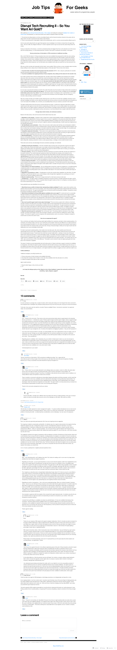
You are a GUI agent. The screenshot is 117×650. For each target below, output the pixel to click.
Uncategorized (34, 290)
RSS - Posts (84, 82)
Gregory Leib (27, 407)
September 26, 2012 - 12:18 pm (31, 366)
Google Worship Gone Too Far (87, 59)
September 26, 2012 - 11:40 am (31, 315)
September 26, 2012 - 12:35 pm (33, 392)
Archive (31, 17)
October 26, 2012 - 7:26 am (31, 596)
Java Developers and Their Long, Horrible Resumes (86, 56)
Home (22, 17)
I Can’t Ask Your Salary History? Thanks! (85, 46)
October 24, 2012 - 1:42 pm (32, 543)
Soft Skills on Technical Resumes (83, 50)
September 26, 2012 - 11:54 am (30, 354)
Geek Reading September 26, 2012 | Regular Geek (33, 402)
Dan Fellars (26, 355)
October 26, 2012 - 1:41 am (29, 574)
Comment (72, 630)
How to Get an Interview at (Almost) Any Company (86, 53)
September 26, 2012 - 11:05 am (30, 299)
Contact (51, 17)
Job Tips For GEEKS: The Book (40, 17)
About (26, 17)
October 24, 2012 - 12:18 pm (31, 454)
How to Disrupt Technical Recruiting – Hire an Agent (39, 33)
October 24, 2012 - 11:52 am (30, 418)
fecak (25, 290)
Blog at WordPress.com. (58, 646)
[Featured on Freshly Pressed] (86, 93)
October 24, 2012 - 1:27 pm (32, 515)
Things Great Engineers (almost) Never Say (67, 637)
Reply (22, 311)
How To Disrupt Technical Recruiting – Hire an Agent (32, 637)
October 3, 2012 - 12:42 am (29, 405)
